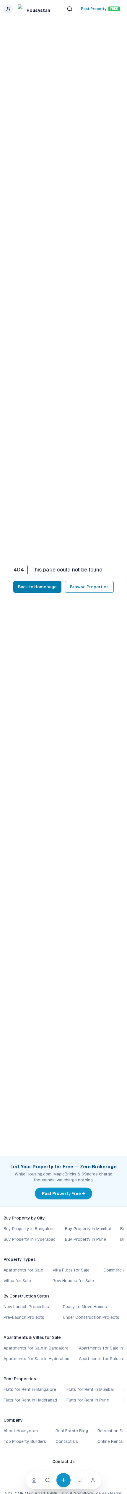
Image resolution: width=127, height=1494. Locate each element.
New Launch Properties (26, 1306)
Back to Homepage (37, 586)
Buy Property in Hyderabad (30, 1239)
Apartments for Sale (23, 1270)
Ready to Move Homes (85, 1306)
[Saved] (79, 1480)
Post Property (99, 9)
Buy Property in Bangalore (29, 1228)
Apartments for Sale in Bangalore (36, 1348)
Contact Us (67, 1441)
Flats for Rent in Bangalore (30, 1389)
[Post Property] (63, 1480)
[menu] (8, 9)
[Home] (33, 1480)
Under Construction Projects (91, 1317)
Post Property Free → (63, 1193)
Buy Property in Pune (85, 1239)
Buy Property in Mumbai (88, 1228)
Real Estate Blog (72, 1430)
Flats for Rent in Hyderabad (30, 1400)
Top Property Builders (25, 1441)
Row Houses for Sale (73, 1280)
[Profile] (93, 1480)
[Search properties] (70, 9)
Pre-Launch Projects (24, 1317)
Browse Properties (89, 586)
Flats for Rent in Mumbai (90, 1389)
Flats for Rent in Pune (87, 1400)
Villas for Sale (17, 1280)
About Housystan (21, 1430)
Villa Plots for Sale (71, 1270)
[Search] (47, 1480)
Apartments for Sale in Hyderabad (36, 1358)
